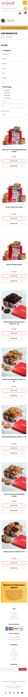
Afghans (4, 59)
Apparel (4, 63)
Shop (14, 657)
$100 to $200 (7, 95)
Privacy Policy (9, 686)
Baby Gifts (4, 78)
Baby (3, 73)
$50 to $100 (7, 93)
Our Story (14, 650)
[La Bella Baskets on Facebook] (5, 692)
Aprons (4, 68)
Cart (25, 12)
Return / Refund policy (14, 619)
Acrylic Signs (5, 54)
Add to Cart (14, 161)
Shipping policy (14, 617)
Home (2, 37)
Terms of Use (19, 686)
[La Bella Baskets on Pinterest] (14, 692)
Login (20, 13)
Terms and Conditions (14, 688)
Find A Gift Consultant (14, 637)
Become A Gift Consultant (14, 639)
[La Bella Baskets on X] (9, 692)
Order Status (14, 614)
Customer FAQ (14, 612)
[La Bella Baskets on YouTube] (22, 692)
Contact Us (14, 659)
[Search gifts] (25, 8)
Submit (23, 669)
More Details (14, 166)
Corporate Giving (14, 655)
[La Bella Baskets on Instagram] (18, 692)
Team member (22, 28)
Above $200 (7, 98)
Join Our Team (14, 652)
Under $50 (6, 90)
